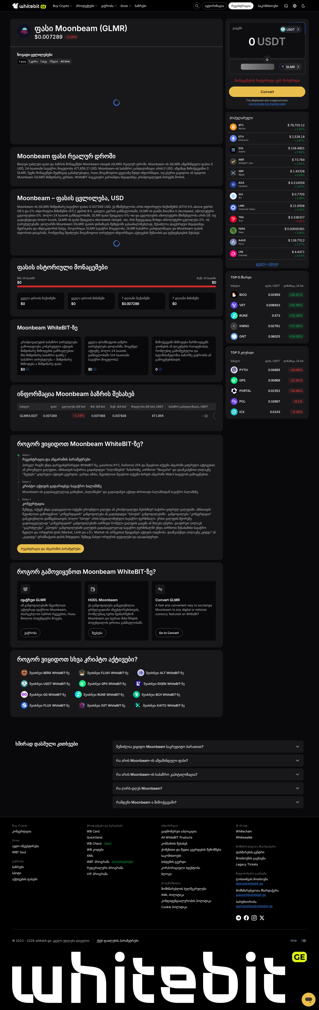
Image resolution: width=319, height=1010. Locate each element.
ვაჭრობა (30, 633)
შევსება (97, 633)
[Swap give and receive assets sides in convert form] (267, 59)
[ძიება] (196, 5)
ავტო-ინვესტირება (25, 846)
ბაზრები (18, 867)
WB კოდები (95, 849)
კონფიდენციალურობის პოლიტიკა (186, 901)
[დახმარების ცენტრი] (286, 5)
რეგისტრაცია (241, 6)
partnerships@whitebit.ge (254, 906)
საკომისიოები (268, 6)
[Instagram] (254, 917)
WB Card (93, 831)
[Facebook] (246, 917)
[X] (262, 917)
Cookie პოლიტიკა (174, 907)
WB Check (94, 843)
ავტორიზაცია (214, 6)
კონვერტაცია (21, 831)
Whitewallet (244, 837)
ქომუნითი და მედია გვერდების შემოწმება (191, 849)
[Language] (294, 5)
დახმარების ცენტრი (250, 852)
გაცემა (237, 28)
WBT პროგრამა (98, 862)
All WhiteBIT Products (176, 837)
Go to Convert (169, 633)
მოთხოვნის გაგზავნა (251, 858)
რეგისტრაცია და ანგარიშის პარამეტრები (50, 549)
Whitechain (244, 831)
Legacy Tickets (247, 864)
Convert (267, 92)
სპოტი (16, 873)
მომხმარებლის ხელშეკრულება (183, 888)
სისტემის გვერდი (173, 862)
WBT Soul (19, 852)
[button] (267, 66)
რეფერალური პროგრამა (105, 868)
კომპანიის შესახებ (174, 843)
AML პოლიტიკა (172, 895)
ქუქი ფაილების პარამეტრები (117, 940)
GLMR (290, 67)
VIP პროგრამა (97, 874)
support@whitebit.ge (251, 895)
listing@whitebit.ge (249, 883)
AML (90, 855)
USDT (290, 29)
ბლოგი (166, 874)
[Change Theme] (303, 5)
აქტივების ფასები (24, 879)
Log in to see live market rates (267, 103)
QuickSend (94, 837)
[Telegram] (238, 917)
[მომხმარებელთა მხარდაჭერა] (309, 1000)
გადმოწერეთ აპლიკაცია (179, 831)
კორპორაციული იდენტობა (180, 868)
